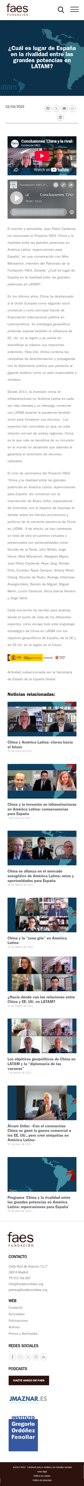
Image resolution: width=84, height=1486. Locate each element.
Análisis (14, 1327)
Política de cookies (42, 1476)
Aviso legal (42, 1472)
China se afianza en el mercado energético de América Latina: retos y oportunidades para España (41, 876)
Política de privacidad (42, 1480)
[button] (61, 10)
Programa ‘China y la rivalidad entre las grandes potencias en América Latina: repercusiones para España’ (39, 1202)
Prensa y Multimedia (23, 1334)
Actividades (17, 1314)
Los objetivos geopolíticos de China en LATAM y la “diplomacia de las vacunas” (42, 1064)
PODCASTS (18, 1369)
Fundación (16, 1308)
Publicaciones (18, 1321)
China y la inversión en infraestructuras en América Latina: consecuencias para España (42, 809)
